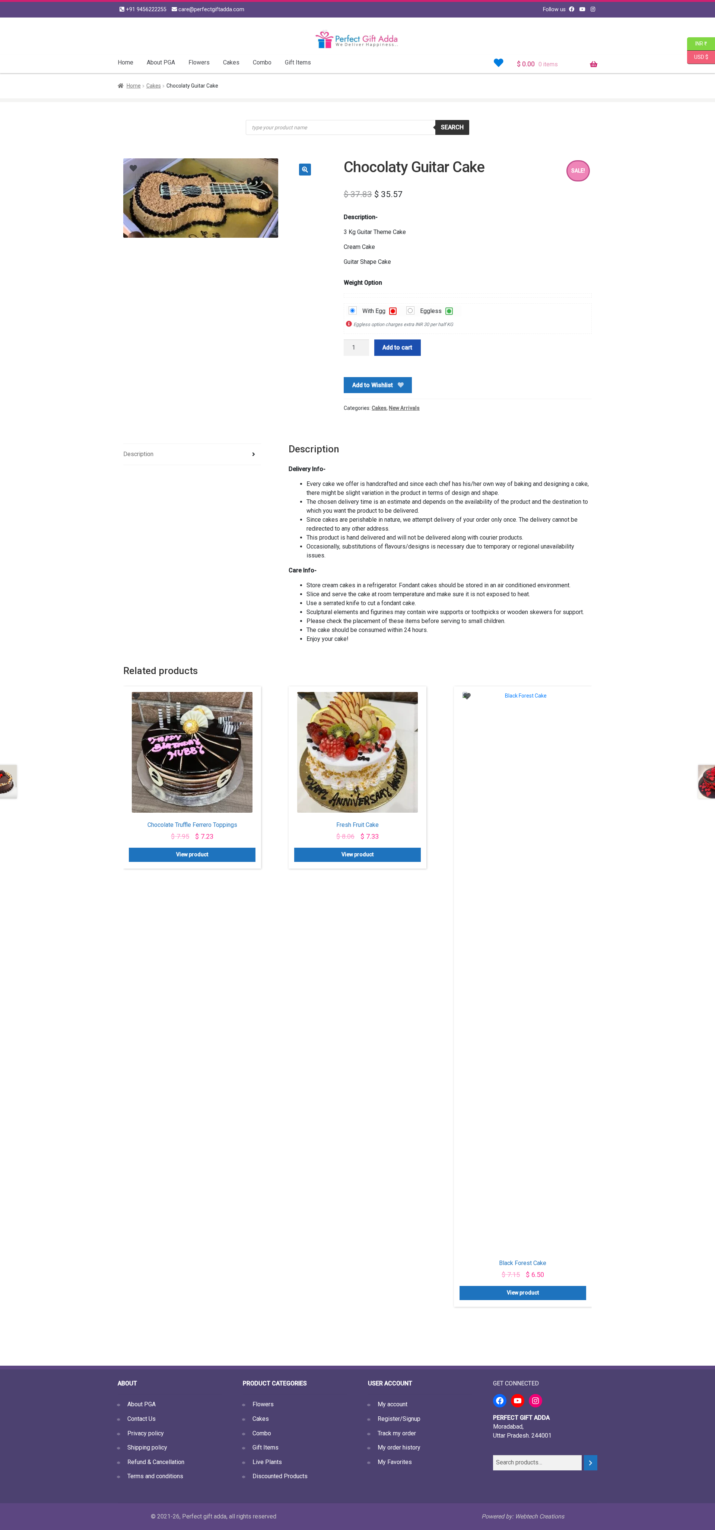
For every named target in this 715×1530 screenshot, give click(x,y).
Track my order (397, 1433)
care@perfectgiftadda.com (210, 9)
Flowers (199, 62)
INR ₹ (697, 43)
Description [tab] (138, 454)
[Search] (590, 1462)
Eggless (427, 310)
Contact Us (141, 1418)
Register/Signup (399, 1418)
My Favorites (395, 1462)
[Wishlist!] (498, 63)
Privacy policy (145, 1433)
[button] (305, 170)
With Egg (370, 310)
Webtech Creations (539, 1516)
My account (392, 1404)
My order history (399, 1447)
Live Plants (267, 1462)
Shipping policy (147, 1447)
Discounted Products (280, 1476)
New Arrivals (404, 408)
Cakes (231, 62)
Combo (262, 62)
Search (452, 127)
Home (125, 62)
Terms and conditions (155, 1476)
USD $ (701, 56)
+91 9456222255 (145, 9)
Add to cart (397, 347)
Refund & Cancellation (155, 1462)
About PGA (161, 62)
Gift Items (298, 62)
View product (192, 854)
